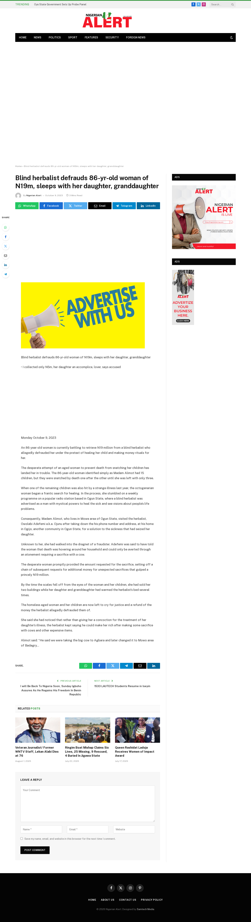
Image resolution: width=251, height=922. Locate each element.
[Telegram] (5, 274)
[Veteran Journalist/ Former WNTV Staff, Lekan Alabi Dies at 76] (37, 730)
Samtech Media (145, 909)
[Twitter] (5, 246)
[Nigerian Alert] (107, 20)
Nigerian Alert (33, 195)
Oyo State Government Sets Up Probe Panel (60, 4)
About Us (107, 899)
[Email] (5, 255)
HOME (22, 37)
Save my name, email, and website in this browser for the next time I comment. (70, 838)
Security (112, 37)
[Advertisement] (125, 103)
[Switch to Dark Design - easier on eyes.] (231, 37)
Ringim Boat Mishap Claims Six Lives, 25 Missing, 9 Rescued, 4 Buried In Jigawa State (87, 751)
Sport (72, 37)
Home (18, 166)
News (37, 37)
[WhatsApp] (5, 227)
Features (91, 37)
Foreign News (136, 37)
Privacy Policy (152, 899)
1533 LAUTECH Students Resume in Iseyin (122, 686)
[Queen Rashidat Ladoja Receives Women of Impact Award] (137, 730)
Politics (55, 37)
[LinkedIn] (5, 265)
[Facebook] (5, 236)
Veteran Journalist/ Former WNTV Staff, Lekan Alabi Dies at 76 (37, 751)
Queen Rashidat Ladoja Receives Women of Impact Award (134, 751)
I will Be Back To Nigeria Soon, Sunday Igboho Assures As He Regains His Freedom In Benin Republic (50, 690)
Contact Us (127, 899)
